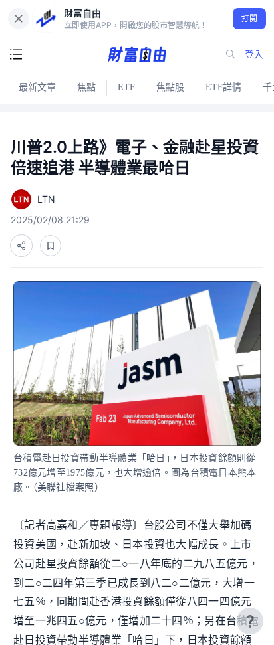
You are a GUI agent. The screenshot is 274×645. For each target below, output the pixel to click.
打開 (249, 18)
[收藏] (50, 245)
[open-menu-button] (16, 54)
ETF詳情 (223, 87)
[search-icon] (231, 54)
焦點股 (170, 87)
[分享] (21, 245)
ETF (126, 87)
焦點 (86, 87)
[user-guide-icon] (250, 621)
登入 (254, 54)
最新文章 (37, 87)
